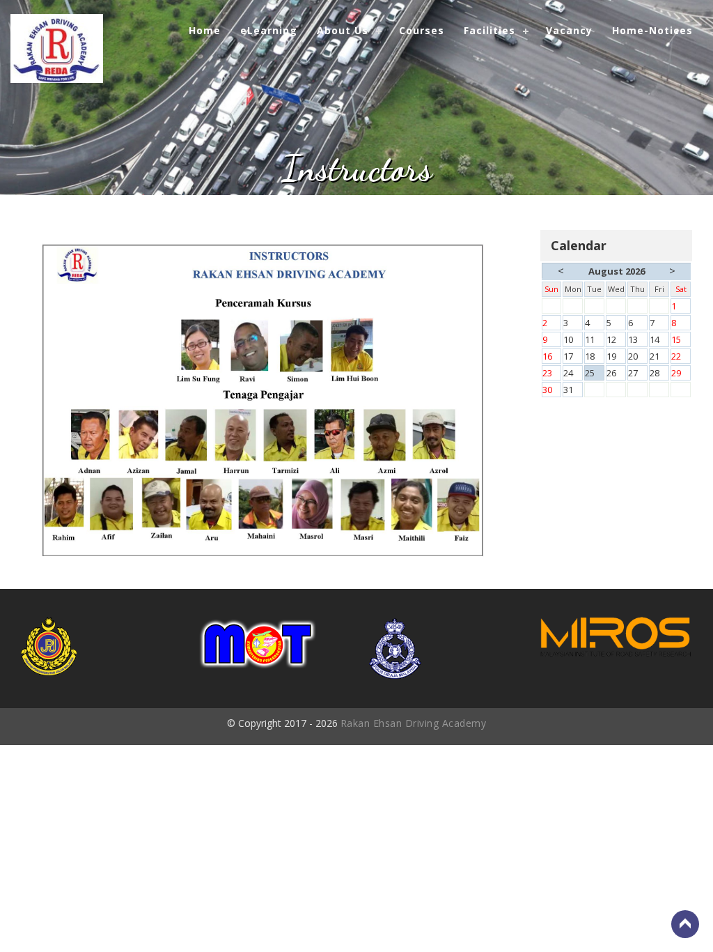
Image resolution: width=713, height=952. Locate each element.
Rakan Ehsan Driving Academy (413, 723)
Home (205, 30)
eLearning (268, 30)
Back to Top (685, 924)
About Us (342, 30)
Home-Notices (652, 30)
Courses (421, 30)
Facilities (489, 30)
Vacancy (569, 30)
